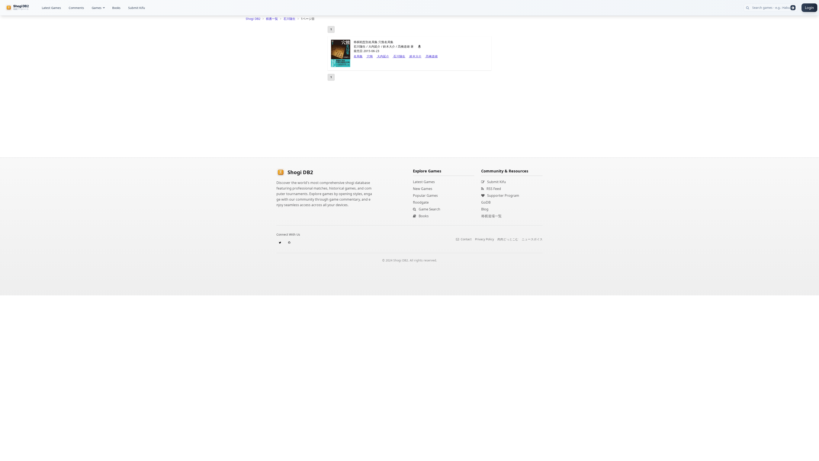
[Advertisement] (278, 87)
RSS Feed (493, 188)
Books (116, 8)
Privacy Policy (484, 239)
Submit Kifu (136, 8)
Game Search (429, 209)
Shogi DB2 (253, 19)
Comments (76, 8)
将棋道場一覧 (491, 216)
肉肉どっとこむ (507, 239)
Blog (484, 209)
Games (97, 8)
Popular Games (425, 195)
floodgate (421, 202)
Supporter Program (502, 195)
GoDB (486, 202)
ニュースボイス (532, 239)
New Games (422, 188)
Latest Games (51, 8)
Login (809, 7)
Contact (466, 239)
